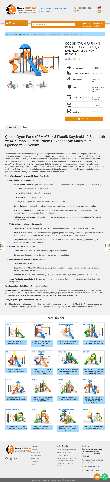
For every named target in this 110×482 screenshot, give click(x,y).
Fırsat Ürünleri (60, 9)
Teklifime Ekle (85, 119)
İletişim (97, 26)
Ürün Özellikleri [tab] (13, 127)
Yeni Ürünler (46, 12)
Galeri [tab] (25, 127)
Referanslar (87, 26)
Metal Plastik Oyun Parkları (22, 34)
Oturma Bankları (62, 455)
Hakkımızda (97, 23)
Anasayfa (86, 23)
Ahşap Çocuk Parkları (64, 452)
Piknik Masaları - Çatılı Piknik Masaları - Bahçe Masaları (67, 459)
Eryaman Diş (78, 480)
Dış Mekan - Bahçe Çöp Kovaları (65, 465)
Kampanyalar (46, 9)
